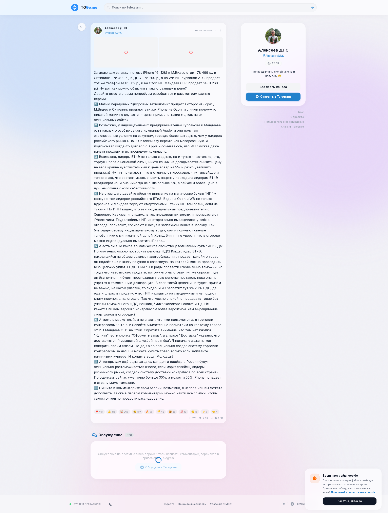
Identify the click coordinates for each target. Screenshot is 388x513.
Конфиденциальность (192, 504)
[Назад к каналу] (82, 27)
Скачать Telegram (292, 126)
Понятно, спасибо (349, 500)
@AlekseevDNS (113, 32)
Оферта (169, 504)
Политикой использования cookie (353, 492)
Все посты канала (273, 87)
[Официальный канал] (292, 504)
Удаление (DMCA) (221, 504)
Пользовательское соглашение (284, 121)
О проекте (297, 116)
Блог (301, 112)
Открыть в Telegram (275, 96)
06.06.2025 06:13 (205, 30)
